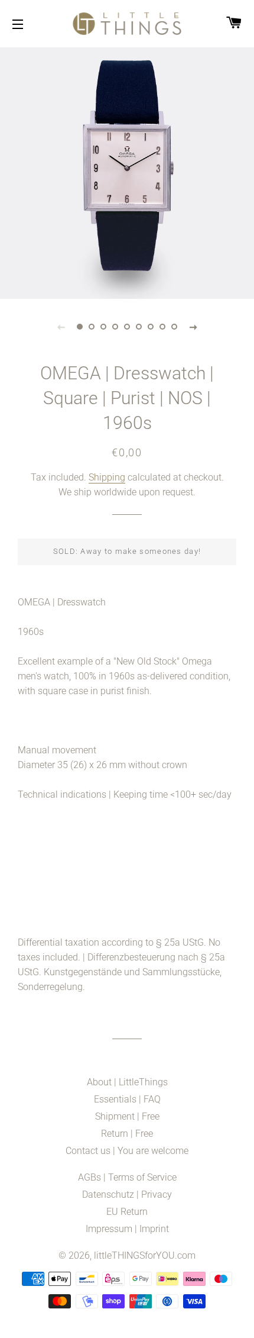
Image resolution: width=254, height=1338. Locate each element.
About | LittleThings (127, 1082)
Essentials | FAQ (127, 1099)
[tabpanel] (127, 171)
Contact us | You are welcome (127, 1150)
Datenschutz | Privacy (127, 1194)
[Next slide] (193, 327)
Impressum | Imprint (127, 1228)
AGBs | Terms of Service (127, 1177)
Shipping (107, 477)
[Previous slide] (61, 327)
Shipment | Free (127, 1116)
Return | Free (127, 1133)
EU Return (127, 1211)
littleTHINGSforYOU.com (145, 1255)
